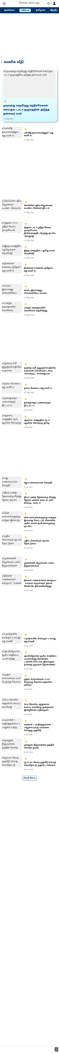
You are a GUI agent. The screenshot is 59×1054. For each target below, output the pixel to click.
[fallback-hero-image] (29, 84)
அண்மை (9, 10)
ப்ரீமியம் (25, 10)
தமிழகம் (40, 10)
